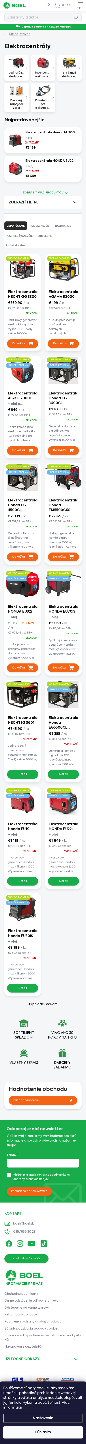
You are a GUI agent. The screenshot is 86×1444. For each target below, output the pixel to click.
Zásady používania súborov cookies (31, 1328)
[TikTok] (43, 1243)
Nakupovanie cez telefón (23, 1346)
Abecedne (45, 236)
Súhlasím (43, 1432)
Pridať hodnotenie (26, 1100)
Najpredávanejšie (20, 236)
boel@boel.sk (23, 1223)
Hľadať (76, 17)
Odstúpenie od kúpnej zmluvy (26, 1307)
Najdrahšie (63, 225)
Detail (23, 774)
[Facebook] (8, 1243)
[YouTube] (31, 1243)
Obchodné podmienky (21, 1293)
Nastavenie (43, 1418)
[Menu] (80, 5)
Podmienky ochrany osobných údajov (32, 1321)
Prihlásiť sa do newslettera (29, 1191)
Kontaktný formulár (26, 1258)
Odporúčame (16, 225)
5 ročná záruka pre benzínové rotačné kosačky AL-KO (42, 1337)
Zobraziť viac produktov (43, 193)
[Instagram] (19, 1243)
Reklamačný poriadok (20, 1314)
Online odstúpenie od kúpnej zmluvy (31, 1300)
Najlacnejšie (39, 225)
